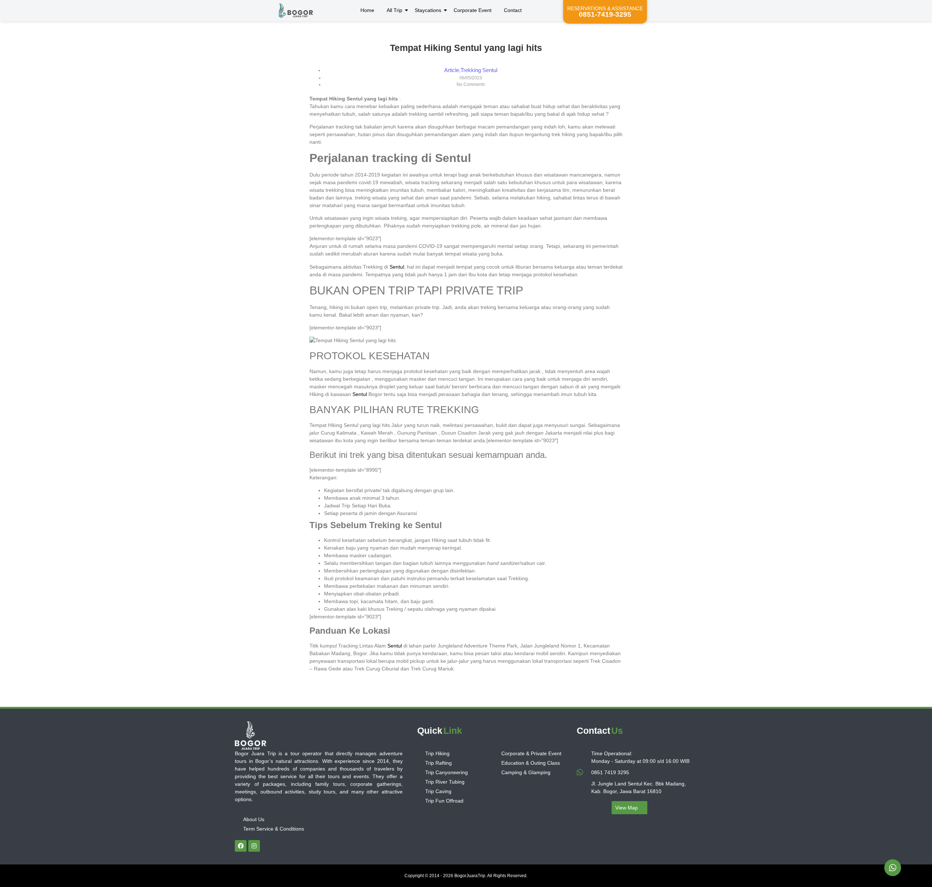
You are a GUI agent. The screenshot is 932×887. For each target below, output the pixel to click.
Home (367, 10)
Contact (513, 10)
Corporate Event (472, 10)
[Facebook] (240, 846)
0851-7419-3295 (605, 14)
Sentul (397, 267)
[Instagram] (254, 846)
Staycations (428, 10)
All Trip (394, 10)
